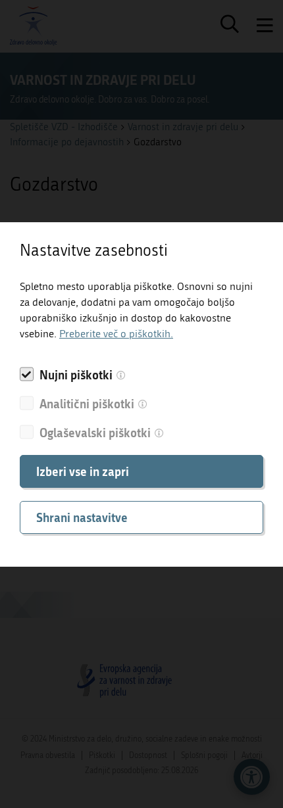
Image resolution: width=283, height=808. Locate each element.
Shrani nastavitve (82, 517)
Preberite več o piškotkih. (116, 333)
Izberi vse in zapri (82, 471)
